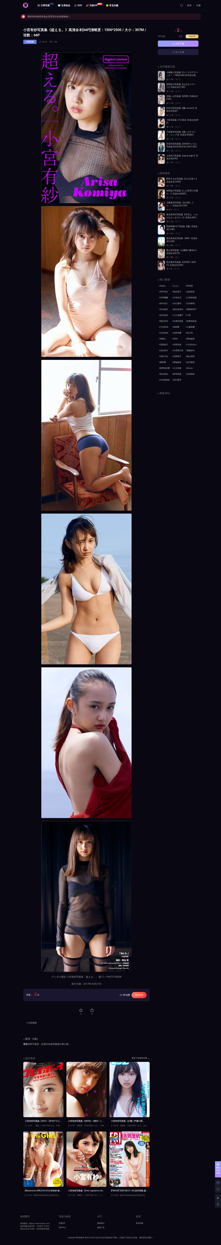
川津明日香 (178, 350)
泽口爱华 (177, 380)
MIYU (175, 339)
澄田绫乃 (164, 344)
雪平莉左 (164, 292)
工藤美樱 (191, 327)
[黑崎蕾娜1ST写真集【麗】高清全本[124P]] (161, 230)
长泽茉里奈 (165, 380)
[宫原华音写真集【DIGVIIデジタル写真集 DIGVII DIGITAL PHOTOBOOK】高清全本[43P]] (161, 147)
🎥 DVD (78, 5)
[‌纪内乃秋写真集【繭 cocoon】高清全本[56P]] (161, 111)
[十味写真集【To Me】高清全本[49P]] (161, 123)
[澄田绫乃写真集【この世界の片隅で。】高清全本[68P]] (161, 194)
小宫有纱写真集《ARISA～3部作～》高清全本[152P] (86, 1121)
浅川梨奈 (191, 362)
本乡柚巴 (164, 309)
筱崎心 (163, 339)
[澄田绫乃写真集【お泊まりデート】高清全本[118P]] (161, 87)
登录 (25, 1044)
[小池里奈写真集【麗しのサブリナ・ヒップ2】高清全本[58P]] (161, 135)
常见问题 (139, 1223)
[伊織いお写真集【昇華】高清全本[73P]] (161, 99)
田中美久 (164, 303)
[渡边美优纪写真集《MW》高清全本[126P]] (161, 241)
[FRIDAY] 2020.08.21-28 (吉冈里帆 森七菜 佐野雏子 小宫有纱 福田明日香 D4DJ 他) (129, 1190)
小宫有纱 (32, 1022)
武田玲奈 (177, 344)
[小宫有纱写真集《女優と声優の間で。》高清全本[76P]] (129, 1089)
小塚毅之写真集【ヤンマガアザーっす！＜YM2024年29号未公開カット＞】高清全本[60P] (182, 75)
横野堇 (163, 362)
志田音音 (191, 292)
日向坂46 (164, 333)
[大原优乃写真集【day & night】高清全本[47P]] (161, 159)
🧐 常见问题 (112, 5)
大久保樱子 (178, 315)
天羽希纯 (191, 303)
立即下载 (179, 43)
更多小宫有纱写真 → (141, 1058)
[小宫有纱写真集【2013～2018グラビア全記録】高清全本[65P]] (43, 1089)
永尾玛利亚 (178, 321)
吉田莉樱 (177, 333)
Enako (163, 286)
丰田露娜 (164, 297)
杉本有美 (164, 315)
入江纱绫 (177, 368)
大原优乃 (177, 297)
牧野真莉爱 (165, 368)
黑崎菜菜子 (192, 309)
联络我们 (100, 1223)
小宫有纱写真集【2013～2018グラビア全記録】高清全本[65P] (43, 1121)
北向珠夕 (164, 350)
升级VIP (192, 36)
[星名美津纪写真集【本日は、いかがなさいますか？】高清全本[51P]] (161, 218)
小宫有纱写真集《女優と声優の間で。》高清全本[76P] (127, 1121)
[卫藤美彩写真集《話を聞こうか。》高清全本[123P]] (161, 206)
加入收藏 (179, 52)
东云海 (190, 333)
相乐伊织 (164, 321)
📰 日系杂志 (64, 5)
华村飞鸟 (164, 356)
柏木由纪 (164, 374)
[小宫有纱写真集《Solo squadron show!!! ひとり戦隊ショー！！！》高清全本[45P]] (86, 1159)
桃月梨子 (177, 292)
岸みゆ (190, 368)
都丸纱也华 (178, 309)
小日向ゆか (192, 344)
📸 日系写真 (45, 5)
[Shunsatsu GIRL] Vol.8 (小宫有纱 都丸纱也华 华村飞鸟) (43, 1190)
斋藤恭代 (191, 350)
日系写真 (30, 42)
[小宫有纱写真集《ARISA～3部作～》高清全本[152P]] (86, 1089)
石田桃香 (191, 374)
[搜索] (181, 5)
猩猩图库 (25, 5)
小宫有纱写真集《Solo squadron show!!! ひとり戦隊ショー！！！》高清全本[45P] (86, 1190)
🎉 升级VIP (94, 5)
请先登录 (139, 995)
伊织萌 (190, 286)
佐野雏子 (177, 356)
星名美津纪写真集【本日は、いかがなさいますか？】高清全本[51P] (182, 217)
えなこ (176, 286)
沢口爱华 (177, 303)
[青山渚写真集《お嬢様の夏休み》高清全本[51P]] (161, 253)
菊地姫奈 (191, 339)
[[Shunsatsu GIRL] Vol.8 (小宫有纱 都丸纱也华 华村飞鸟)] (43, 1159)
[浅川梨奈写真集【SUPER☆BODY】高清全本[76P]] (161, 265)
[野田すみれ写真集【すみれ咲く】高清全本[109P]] (161, 182)
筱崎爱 (176, 327)
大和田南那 (192, 297)
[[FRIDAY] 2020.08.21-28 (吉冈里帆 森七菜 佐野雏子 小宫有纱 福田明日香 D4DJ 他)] (129, 1159)
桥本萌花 (177, 374)
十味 (189, 315)
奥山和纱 (191, 356)
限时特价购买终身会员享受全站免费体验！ (49, 16)
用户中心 (62, 1227)
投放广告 (100, 1227)
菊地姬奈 (177, 362)
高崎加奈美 (192, 321)
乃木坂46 (164, 327)
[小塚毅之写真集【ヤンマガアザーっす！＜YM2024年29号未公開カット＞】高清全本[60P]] (161, 75)
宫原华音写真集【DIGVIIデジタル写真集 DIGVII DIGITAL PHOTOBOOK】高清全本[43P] (182, 147)
